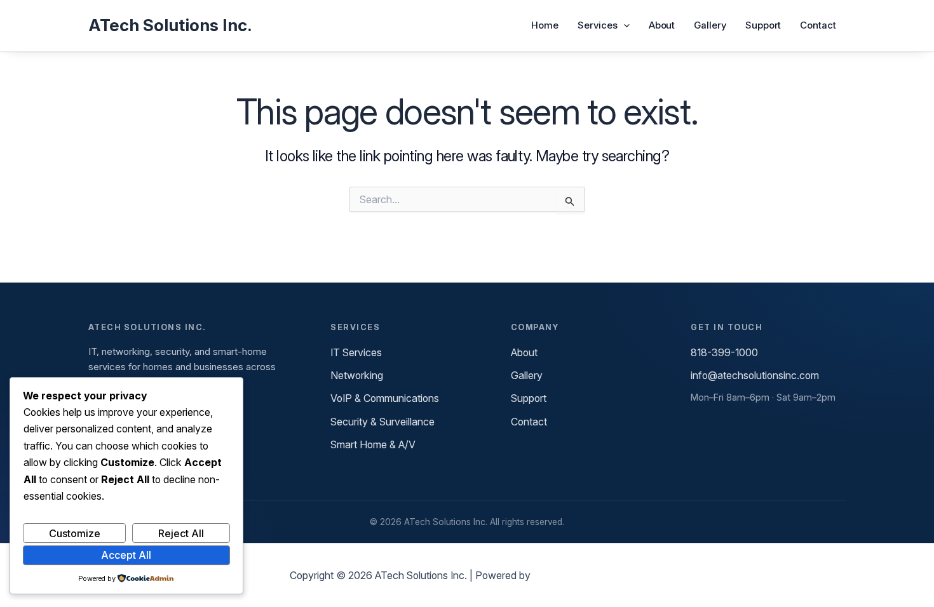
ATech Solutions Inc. (170, 25)
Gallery (710, 25)
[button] (624, 25)
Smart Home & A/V (373, 444)
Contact (818, 25)
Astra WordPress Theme (588, 575)
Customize (74, 533)
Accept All (126, 555)
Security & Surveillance (382, 421)
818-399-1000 (724, 352)
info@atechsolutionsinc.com (755, 375)
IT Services (356, 352)
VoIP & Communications (384, 398)
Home (544, 25)
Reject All (181, 533)
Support (763, 25)
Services (597, 25)
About (662, 25)
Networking (356, 375)
